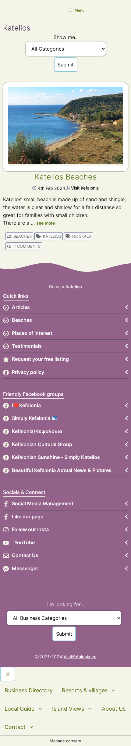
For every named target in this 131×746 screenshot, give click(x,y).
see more (45, 223)
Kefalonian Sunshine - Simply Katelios (56, 457)
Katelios (52, 236)
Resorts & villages (85, 690)
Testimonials (27, 346)
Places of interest (32, 333)
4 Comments (27, 246)
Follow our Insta (30, 529)
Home (55, 286)
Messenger (25, 568)
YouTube (24, 542)
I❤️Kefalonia (26, 405)
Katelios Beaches (66, 176)
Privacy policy (28, 372)
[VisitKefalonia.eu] (12, 10)
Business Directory (29, 690)
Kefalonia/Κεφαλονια (37, 431)
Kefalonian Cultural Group (42, 444)
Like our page (27, 516)
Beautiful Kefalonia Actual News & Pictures (62, 470)
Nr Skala (82, 236)
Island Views (68, 708)
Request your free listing (40, 359)
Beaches (22, 236)
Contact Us (25, 555)
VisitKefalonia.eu (79, 656)
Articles (21, 307)
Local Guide (19, 708)
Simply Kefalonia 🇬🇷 (35, 418)
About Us (114, 708)
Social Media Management (42, 503)
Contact (15, 727)
